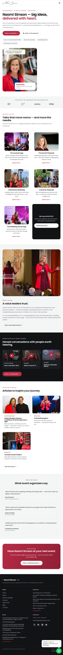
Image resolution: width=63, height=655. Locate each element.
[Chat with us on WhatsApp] (58, 650)
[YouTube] (46, 624)
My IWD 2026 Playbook (9, 635)
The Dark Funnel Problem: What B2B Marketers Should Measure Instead (13, 625)
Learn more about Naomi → (13, 325)
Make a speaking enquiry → (31, 563)
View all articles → (10, 466)
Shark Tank (6, 603)
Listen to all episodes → (12, 374)
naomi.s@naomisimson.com (41, 620)
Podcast (5, 600)
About (4, 595)
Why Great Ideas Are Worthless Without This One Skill (46, 600)
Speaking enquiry (41, 225)
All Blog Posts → (7, 641)
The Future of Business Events (12, 632)
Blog (4, 605)
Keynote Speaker (8, 598)
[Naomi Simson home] (10, 3)
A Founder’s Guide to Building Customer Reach (45, 596)
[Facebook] (38, 624)
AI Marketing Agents (9, 622)
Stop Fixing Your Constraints (41, 593)
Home (4, 593)
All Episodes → (37, 611)
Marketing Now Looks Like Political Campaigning (13, 629)
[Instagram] (34, 624)
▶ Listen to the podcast (30, 33)
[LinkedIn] (42, 624)
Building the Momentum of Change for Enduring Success (14, 638)
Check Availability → (11, 33)
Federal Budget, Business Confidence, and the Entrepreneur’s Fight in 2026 (15, 618)
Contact (5, 607)
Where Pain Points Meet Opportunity (44, 603)
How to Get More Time (40, 606)
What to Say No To (38, 608)
